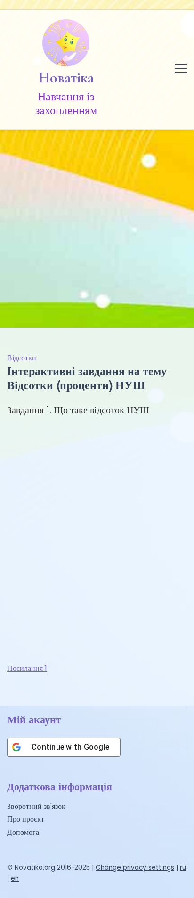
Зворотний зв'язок (36, 806)
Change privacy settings (135, 867)
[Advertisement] (97, 226)
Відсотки (21, 357)
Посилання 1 (27, 668)
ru (183, 867)
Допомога (23, 832)
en (15, 878)
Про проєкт (25, 819)
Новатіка (66, 77)
